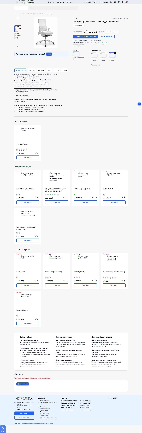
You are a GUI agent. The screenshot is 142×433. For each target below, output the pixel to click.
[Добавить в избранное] (74, 18)
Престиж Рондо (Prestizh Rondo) (114, 272)
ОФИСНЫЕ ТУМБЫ (85, 403)
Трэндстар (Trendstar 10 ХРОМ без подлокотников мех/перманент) (55, 190)
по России (77, 46)
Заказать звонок (24, 413)
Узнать (49, 54)
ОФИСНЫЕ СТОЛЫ (85, 400)
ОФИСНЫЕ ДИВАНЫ (66, 410)
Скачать (49, 70)
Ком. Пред (31, 70)
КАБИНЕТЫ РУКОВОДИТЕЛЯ (69, 400)
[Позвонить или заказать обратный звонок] (111, 2)
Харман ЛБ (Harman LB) (53, 272)
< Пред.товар (115, 18)
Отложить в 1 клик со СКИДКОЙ (85, 36)
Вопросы (56, 70)
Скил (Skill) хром (22, 144)
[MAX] (92, 43)
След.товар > (124, 18)
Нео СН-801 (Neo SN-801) (25, 189)
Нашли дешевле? (106, 36)
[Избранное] (119, 2)
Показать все (95, 65)
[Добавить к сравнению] (77, 18)
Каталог (19, 8)
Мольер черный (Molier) (82, 189)
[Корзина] (115, 2)
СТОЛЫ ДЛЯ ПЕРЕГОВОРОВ (69, 405)
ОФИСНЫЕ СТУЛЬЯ (85, 410)
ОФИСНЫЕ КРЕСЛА (85, 407)
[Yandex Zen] (99, 43)
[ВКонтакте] (103, 43)
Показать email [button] (44, 410)
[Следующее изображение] (17, 46)
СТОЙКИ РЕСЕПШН (66, 407)
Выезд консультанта (24, 417)
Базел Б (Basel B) (22, 310)
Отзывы (65, 70)
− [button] (107, 32)
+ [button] (116, 32)
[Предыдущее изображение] (17, 18)
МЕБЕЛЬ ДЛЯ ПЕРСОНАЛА (68, 403)
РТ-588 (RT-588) (79, 272)
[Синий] (139, 104)
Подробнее (27, 157)
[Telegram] (96, 43)
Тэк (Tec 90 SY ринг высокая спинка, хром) (26, 228)
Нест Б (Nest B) (108, 189)
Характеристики (78, 25)
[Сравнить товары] (122, 2)
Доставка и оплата (21, 70)
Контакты (70, 2)
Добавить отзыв (23, 384)
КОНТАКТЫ (41, 398)
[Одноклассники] (107, 43)
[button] (3, 429)
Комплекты (41, 70)
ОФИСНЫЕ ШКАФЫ (85, 405)
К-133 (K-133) (21, 272)
